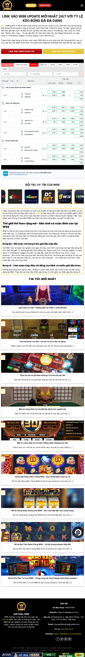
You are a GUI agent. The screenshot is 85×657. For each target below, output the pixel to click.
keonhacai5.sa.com (20, 174)
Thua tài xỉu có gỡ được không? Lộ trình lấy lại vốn (42, 375)
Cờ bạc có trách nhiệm (34, 650)
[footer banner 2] (63, 655)
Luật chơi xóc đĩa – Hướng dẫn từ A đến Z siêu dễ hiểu (42, 308)
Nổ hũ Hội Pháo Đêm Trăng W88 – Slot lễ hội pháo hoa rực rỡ (42, 477)
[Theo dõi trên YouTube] (70, 639)
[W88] (13, 5)
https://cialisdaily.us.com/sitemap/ (68, 634)
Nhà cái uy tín (56, 650)
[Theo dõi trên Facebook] (58, 639)
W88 (3, 26)
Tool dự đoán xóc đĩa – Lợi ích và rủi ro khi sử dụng (42, 341)
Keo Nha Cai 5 (67, 629)
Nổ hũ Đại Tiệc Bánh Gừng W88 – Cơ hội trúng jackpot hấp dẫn (42, 544)
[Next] (80, 197)
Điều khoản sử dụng (37, 648)
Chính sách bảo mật (61, 648)
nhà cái (5, 619)
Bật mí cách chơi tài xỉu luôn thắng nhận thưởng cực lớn (42, 443)
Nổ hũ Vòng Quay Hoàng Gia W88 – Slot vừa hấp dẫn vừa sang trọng (42, 510)
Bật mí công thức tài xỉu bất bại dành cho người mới (42, 409)
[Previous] (5, 197)
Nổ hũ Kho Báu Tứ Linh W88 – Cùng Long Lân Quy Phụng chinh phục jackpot (42, 578)
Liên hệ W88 (18, 648)
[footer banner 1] (21, 655)
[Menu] (81, 5)
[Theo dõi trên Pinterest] (66, 639)
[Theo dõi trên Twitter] (62, 639)
